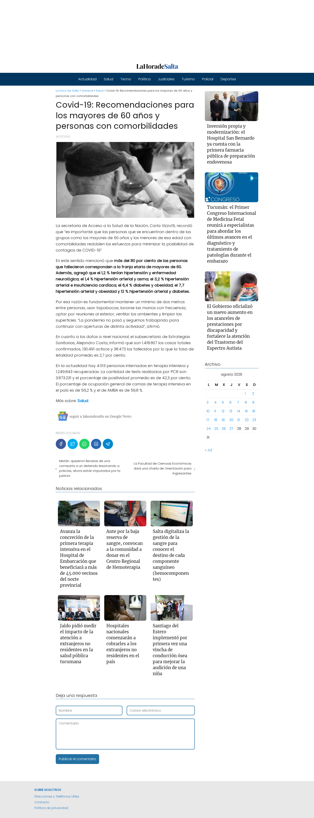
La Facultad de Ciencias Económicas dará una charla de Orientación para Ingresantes (162, 468)
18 (215, 419)
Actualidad (87, 79)
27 (231, 428)
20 (231, 419)
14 (238, 411)
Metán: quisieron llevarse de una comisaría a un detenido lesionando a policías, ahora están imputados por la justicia (89, 468)
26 (224, 428)
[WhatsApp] (84, 444)
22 (247, 419)
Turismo (188, 79)
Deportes (228, 79)
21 (238, 419)
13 (230, 411)
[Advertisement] (128, 30)
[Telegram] (108, 444)
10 (208, 411)
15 (246, 411)
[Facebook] (61, 444)
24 (209, 428)
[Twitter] (72, 444)
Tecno (125, 79)
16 (253, 411)
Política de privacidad (51, 808)
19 (223, 419)
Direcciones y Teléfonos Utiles (56, 796)
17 (208, 419)
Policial (207, 79)
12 (223, 411)
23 (254, 419)
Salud (108, 79)
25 (216, 428)
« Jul (208, 450)
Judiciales (166, 79)
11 (215, 411)
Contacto (41, 802)
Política (144, 79)
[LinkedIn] (96, 444)
